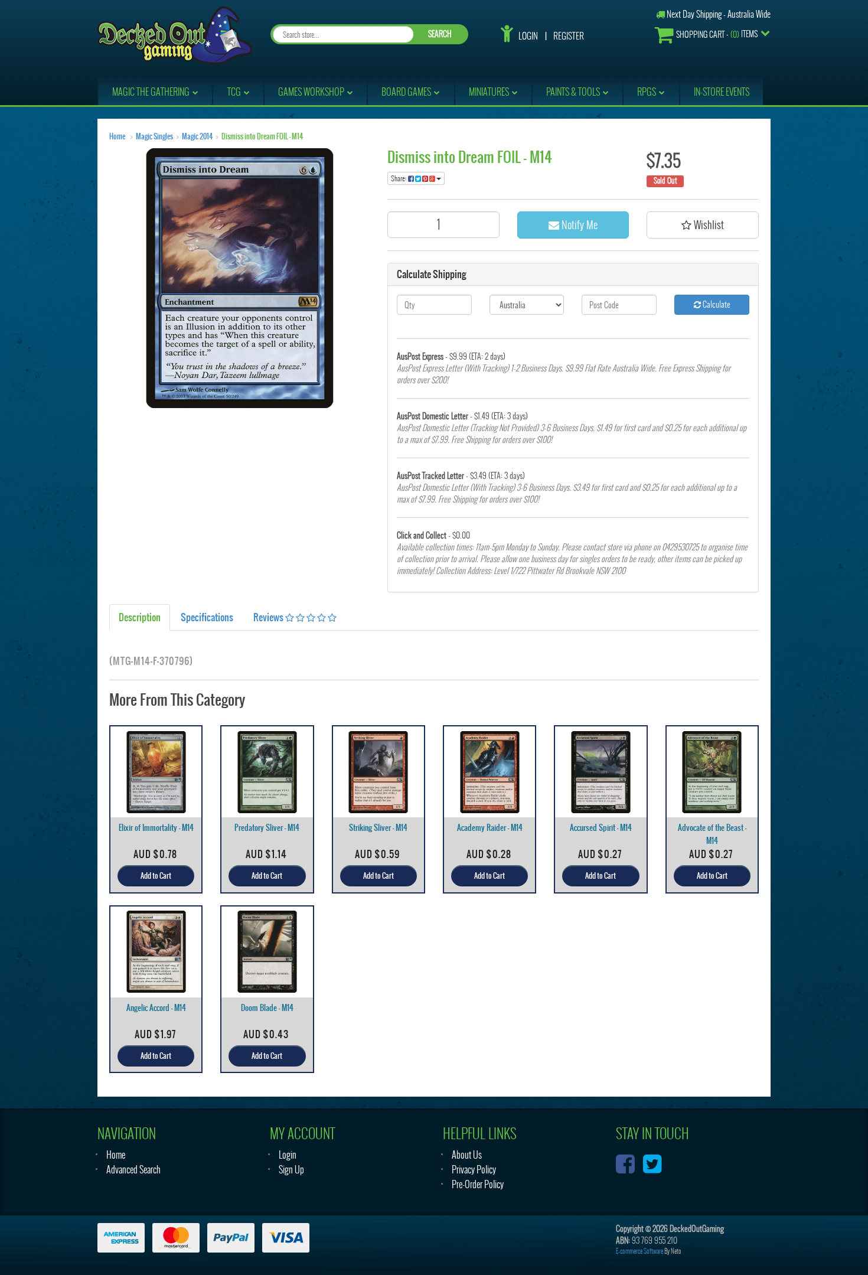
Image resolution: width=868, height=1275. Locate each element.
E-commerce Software (639, 1251)
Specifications (207, 617)
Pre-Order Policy (478, 1184)
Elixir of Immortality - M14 (156, 827)
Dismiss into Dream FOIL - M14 (262, 136)
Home (117, 136)
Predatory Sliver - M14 (266, 827)
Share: (399, 178)
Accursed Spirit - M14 (601, 827)
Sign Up (291, 1169)
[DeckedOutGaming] (174, 34)
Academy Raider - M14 (490, 827)
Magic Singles (154, 136)
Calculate (715, 304)
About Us (467, 1155)
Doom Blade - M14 (267, 1007)
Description (140, 617)
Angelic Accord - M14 (156, 1007)
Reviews (269, 617)
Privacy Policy (474, 1169)
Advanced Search (133, 1169)
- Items (717, 34)
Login (528, 36)
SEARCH (440, 34)
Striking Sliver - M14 (378, 827)
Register (568, 36)
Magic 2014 (197, 136)
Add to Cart (156, 875)
